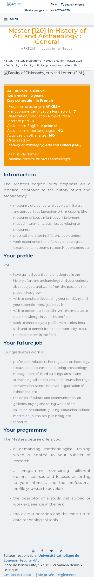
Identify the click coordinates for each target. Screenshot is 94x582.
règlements (67, 574)
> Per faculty (11, 65)
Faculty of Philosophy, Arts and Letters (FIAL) (44, 145)
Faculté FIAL (29, 560)
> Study (8, 60)
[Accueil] (15, 4)
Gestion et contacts (19, 574)
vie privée (46, 574)
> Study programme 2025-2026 (62, 60)
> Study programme (28, 60)
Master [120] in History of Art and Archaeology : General (47, 36)
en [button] (53, 4)
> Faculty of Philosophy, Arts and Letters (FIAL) (51, 65)
